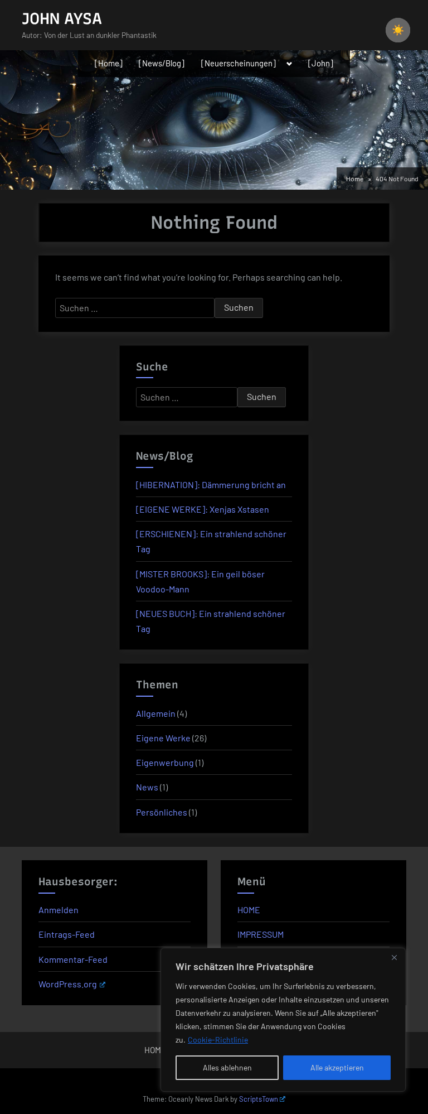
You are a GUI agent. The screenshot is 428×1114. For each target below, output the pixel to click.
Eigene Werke (163, 737)
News (147, 787)
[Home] (109, 63)
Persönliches (161, 812)
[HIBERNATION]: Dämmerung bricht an (211, 484)
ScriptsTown (258, 1098)
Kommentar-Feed (73, 959)
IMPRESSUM (260, 934)
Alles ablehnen (227, 1067)
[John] (320, 63)
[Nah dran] (394, 957)
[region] (283, 1020)
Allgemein (156, 713)
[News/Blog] (161, 63)
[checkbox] (398, 30)
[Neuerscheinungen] (238, 63)
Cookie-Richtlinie (218, 1039)
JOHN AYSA (62, 18)
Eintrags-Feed (66, 934)
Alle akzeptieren (337, 1067)
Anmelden (58, 909)
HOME (248, 909)
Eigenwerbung (165, 762)
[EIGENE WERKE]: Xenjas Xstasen (202, 509)
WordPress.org (67, 983)
